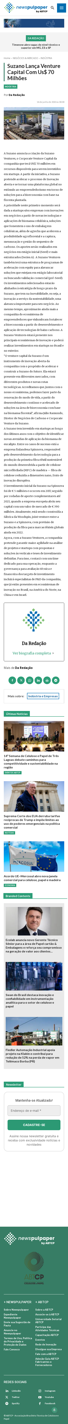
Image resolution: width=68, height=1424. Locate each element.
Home (7, 58)
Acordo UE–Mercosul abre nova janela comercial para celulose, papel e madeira (32, 878)
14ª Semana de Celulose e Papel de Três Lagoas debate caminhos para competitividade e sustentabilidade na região (31, 761)
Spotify (15, 1403)
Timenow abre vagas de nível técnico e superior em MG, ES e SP (36, 46)
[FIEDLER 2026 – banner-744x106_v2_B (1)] (34, 23)
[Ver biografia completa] (53, 653)
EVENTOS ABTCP (12, 772)
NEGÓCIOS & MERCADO (25, 58)
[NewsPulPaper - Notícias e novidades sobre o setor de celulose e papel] (26, 8)
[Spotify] (7, 1404)
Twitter (16, 1397)
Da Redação (17, 95)
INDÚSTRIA (46, 58)
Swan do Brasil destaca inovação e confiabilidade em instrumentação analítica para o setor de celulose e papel (30, 1000)
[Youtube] (40, 1397)
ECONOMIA (10, 885)
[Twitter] (7, 1397)
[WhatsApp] (29, 680)
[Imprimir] (47, 680)
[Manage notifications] (54, 1410)
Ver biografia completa (32, 653)
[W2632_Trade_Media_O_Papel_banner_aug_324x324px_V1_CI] (34, 1187)
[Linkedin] (38, 680)
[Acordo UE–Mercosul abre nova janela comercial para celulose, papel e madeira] (34, 856)
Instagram (50, 1390)
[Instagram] (40, 1391)
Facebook (50, 1403)
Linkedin (16, 1390)
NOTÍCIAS (9, 832)
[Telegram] (56, 680)
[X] (21, 680)
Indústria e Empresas (43, 696)
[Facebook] (12, 680)
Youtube (49, 1397)
